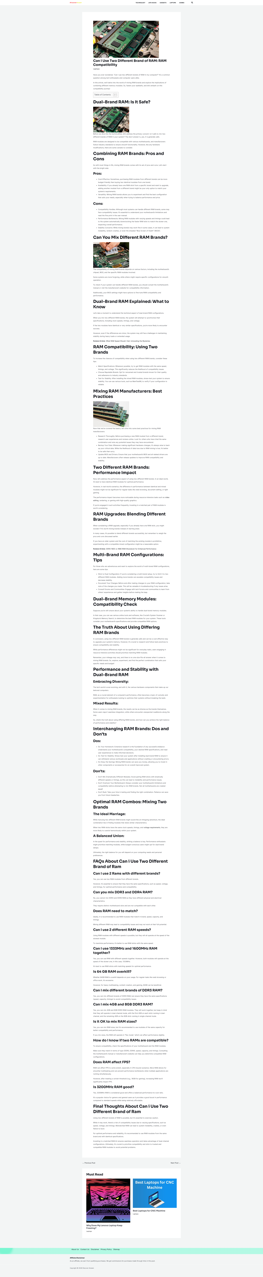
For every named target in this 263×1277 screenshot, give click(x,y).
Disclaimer (95, 1249)
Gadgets (163, 2)
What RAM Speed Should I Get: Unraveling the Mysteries (128, 341)
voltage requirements (152, 827)
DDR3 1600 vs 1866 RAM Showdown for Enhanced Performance (131, 549)
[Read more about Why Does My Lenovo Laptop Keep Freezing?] (108, 1200)
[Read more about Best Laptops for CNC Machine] (155, 1193)
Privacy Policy (106, 1249)
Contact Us (84, 1249)
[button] (192, 2)
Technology (140, 2)
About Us (75, 1249)
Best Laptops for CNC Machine (149, 1211)
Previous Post (88, 1163)
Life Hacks (152, 2)
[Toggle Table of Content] (114, 95)
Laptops (173, 2)
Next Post (176, 1163)
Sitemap (116, 1249)
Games (181, 2)
